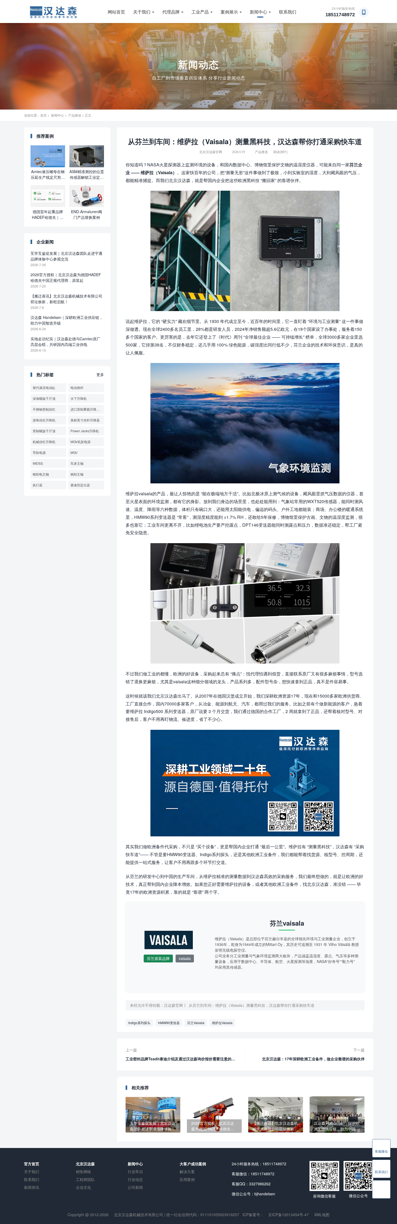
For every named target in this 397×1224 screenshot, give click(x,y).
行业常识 (135, 1171)
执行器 (37, 485)
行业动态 (135, 1179)
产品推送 (74, 115)
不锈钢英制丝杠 (44, 409)
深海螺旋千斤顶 (44, 398)
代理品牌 (171, 12)
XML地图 (321, 1214)
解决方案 (187, 1171)
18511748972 (340, 14)
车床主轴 (76, 463)
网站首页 (116, 12)
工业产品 (200, 12)
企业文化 (83, 1187)
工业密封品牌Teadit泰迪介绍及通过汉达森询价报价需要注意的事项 (180, 1057)
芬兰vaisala (287, 923)
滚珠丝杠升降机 (44, 420)
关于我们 (141, 12)
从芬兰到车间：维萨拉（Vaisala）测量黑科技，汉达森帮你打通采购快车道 (251, 1005)
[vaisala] (168, 942)
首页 (43, 115)
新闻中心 (258, 12)
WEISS (38, 463)
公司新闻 (135, 1187)
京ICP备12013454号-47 (288, 1214)
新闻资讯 (31, 1187)
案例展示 (229, 12)
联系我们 (287, 12)
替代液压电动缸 (44, 387)
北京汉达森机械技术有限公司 (138, 1214)
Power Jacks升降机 (84, 430)
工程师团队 (85, 1179)
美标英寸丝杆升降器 (85, 420)
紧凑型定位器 (80, 485)
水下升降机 (78, 398)
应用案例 (187, 1179)
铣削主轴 (76, 474)
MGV (74, 452)
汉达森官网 (173, 1005)
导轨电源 (39, 452)
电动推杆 (76, 387)
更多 (100, 374)
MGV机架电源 (80, 441)
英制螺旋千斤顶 (44, 430)
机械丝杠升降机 (44, 441)
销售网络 (83, 1171)
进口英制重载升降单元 (86, 409)
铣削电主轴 (41, 474)
